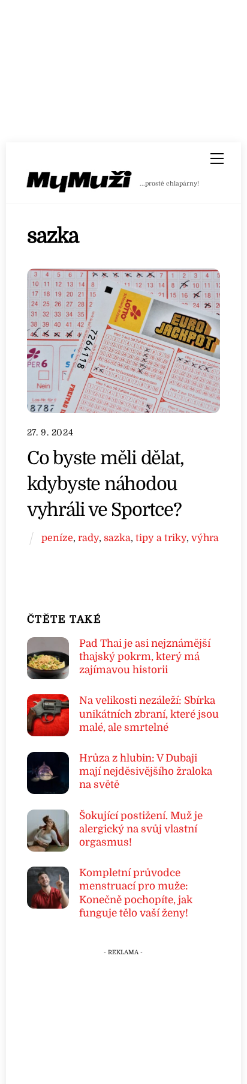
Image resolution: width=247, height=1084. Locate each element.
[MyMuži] (80, 184)
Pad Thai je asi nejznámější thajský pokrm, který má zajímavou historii (144, 657)
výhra (205, 538)
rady (88, 538)
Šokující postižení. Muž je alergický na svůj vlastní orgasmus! (141, 829)
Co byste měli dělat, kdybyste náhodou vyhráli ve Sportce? (105, 483)
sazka (117, 538)
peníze (57, 538)
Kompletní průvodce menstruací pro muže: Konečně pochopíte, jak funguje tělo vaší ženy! (135, 893)
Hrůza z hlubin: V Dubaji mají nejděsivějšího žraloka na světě (145, 771)
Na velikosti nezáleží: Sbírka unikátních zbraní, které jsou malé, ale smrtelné (149, 714)
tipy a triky (160, 538)
